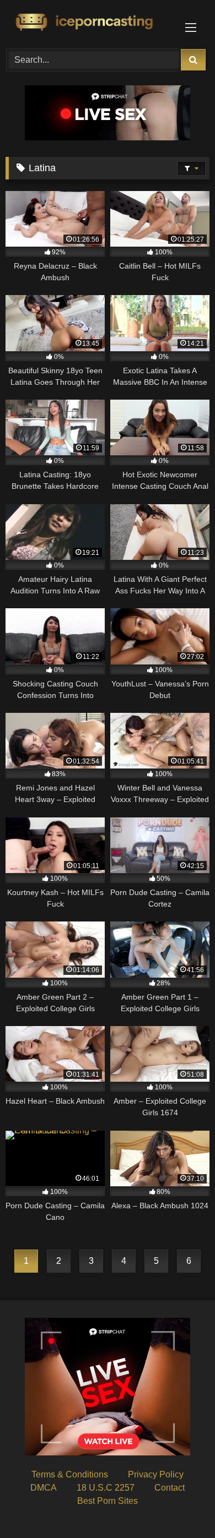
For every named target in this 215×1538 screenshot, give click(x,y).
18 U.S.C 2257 (106, 1487)
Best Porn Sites (107, 1501)
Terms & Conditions (69, 1474)
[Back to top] (181, 1505)
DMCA (43, 1487)
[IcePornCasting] (88, 23)
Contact (169, 1487)
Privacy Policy (156, 1474)
